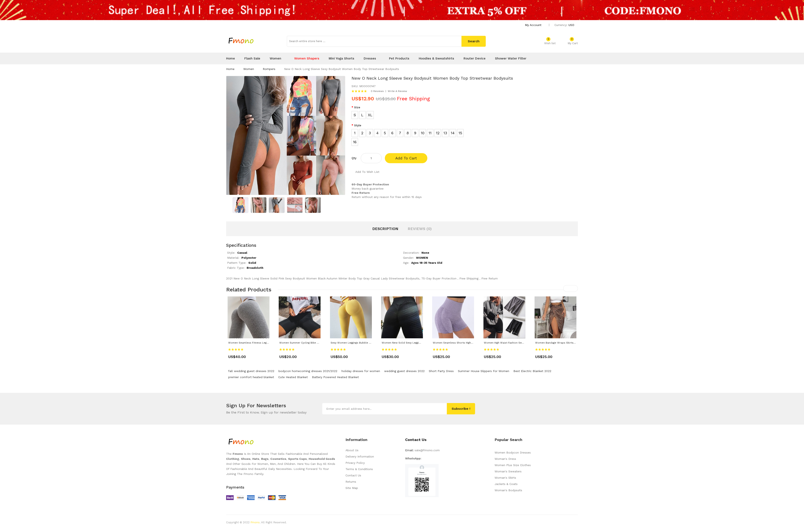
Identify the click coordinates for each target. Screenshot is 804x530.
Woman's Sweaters (508, 471)
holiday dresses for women (360, 371)
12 (437, 133)
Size (357, 107)
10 (422, 133)
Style (357, 125)
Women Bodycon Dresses (513, 452)
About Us (351, 450)
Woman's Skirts (505, 477)
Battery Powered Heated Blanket (335, 377)
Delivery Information (359, 456)
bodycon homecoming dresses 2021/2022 (307, 371)
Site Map (351, 488)
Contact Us (353, 475)
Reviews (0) (420, 228)
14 (453, 133)
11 (430, 133)
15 (460, 133)
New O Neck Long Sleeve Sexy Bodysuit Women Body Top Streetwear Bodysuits (341, 69)
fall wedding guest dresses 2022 (251, 371)
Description (385, 228)
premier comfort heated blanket (251, 377)
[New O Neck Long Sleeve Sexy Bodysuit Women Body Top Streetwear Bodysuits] (240, 204)
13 (445, 133)
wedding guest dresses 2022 (404, 371)
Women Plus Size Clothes (513, 465)
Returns (350, 481)
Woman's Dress (505, 458)
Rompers (269, 69)
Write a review (397, 91)
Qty (354, 158)
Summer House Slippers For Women (483, 371)
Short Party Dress (441, 371)
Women (248, 69)
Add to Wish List (367, 171)
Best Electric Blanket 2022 (532, 371)
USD (571, 25)
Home (230, 69)
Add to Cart (406, 158)
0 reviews (377, 91)
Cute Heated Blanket (293, 377)
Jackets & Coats (506, 484)
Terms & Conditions (359, 469)
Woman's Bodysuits (508, 490)
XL (370, 115)
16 (355, 142)
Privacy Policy (355, 462)
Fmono (255, 522)
